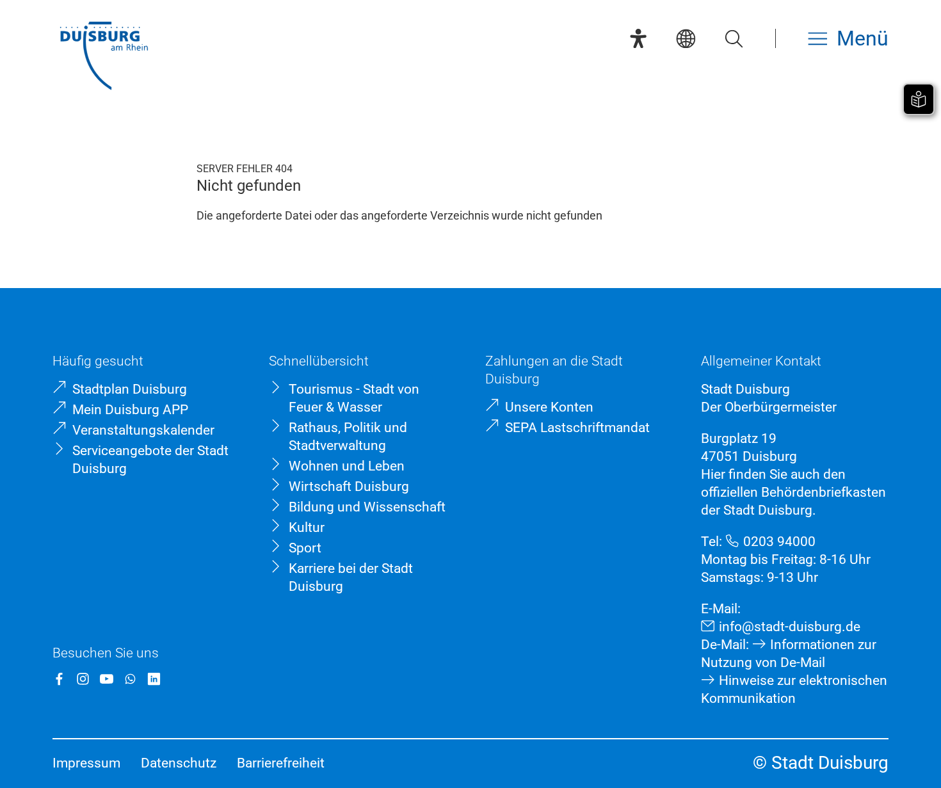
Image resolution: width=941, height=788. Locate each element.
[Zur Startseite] (103, 57)
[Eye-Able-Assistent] (638, 38)
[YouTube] (106, 679)
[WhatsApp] (130, 679)
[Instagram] (83, 679)
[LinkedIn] (154, 679)
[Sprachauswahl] (685, 38)
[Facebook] (59, 679)
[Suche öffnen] (733, 38)
